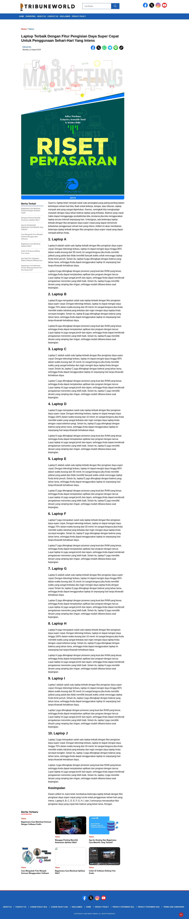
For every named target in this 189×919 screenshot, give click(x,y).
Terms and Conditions (173, 907)
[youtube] (165, 7)
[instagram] (158, 7)
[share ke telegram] (110, 49)
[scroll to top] (181, 914)
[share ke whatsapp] (105, 49)
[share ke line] (116, 49)
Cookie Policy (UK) (59, 907)
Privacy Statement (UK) (149, 907)
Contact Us (52, 16)
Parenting (30, 16)
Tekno (31, 29)
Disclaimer (65, 16)
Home (88, 907)
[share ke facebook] (93, 49)
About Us (41, 16)
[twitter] (152, 7)
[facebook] (146, 7)
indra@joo (27, 47)
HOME (21, 16)
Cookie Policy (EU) (38, 907)
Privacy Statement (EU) (123, 907)
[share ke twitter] (99, 49)
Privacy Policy (79, 16)
